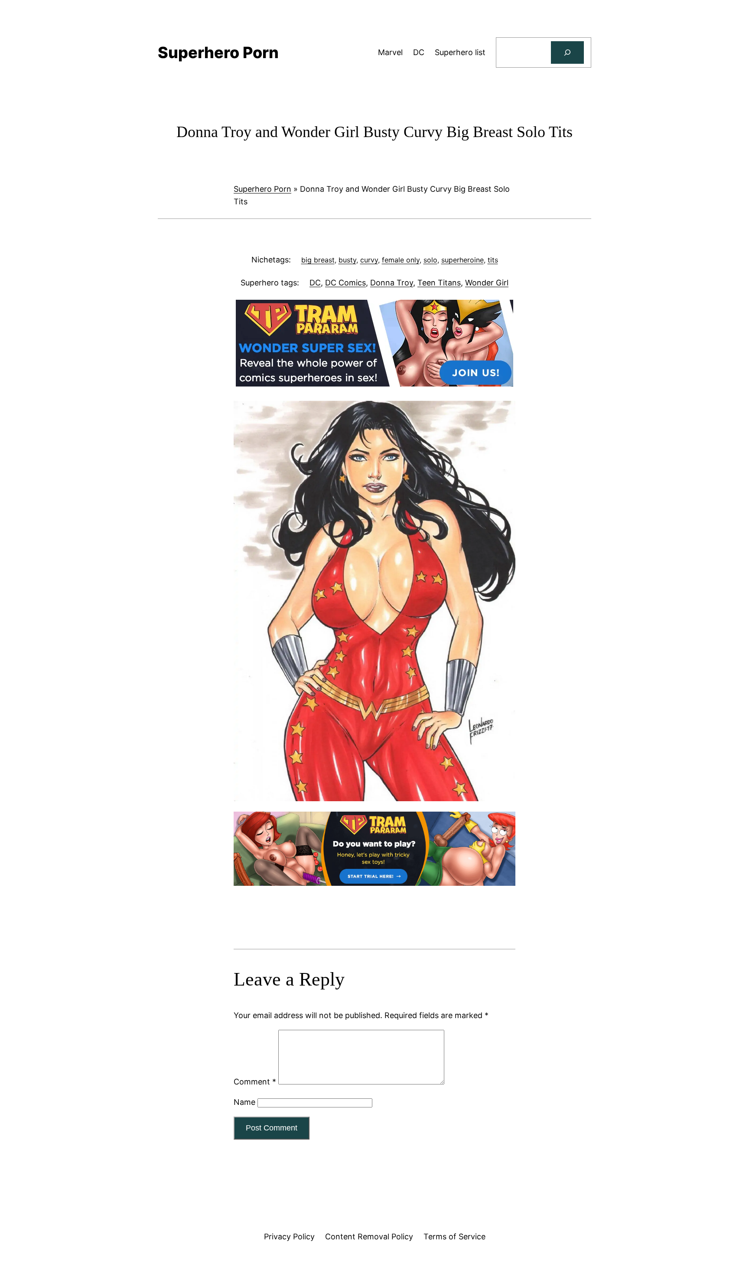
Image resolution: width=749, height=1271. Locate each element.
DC (315, 282)
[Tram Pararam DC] (374, 383)
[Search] (567, 52)
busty (347, 260)
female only (401, 260)
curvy (369, 260)
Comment (255, 1081)
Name (244, 1102)
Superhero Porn (262, 188)
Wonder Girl (486, 282)
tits (493, 260)
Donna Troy (391, 282)
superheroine (462, 260)
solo (430, 260)
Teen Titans (439, 282)
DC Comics (345, 282)
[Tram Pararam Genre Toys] (374, 883)
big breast (318, 260)
